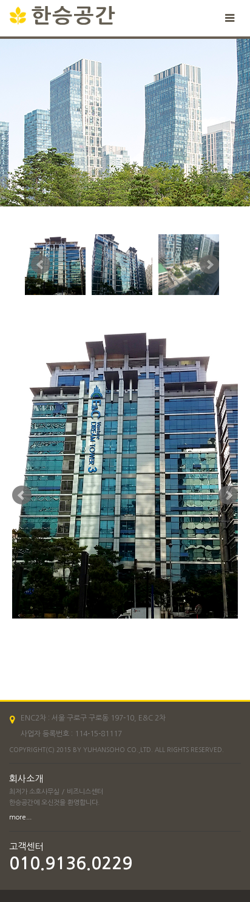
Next (209, 264)
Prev (40, 264)
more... (20, 817)
